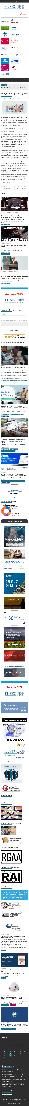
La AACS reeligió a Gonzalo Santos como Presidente (21, 187)
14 (17, 1051)
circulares (3, 1029)
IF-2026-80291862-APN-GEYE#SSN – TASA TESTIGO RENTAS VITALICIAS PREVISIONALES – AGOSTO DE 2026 (13, 1079)
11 (7, 1051)
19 (10, 1053)
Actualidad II (3, 950)
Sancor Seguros (13, 1005)
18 (7, 1053)
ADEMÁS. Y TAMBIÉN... (6, 182)
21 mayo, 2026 (5, 365)
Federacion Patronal (14, 449)
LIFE (11, 380)
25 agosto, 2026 (5, 934)
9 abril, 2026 (4, 472)
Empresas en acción (5, 380)
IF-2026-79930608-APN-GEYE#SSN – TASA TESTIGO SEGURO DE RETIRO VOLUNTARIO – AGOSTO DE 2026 (13, 1084)
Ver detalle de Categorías (14, 330)
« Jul (3, 1061)
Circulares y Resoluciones (11, 1029)
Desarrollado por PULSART (14, 1103)
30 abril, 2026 (5, 437)
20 (14, 1053)
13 (14, 1051)
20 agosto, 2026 (5, 212)
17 (4, 1053)
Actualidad (3, 978)
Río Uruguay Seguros (5, 482)
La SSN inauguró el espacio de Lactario (6, 187)
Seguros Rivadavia (4, 416)
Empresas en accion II (5, 480)
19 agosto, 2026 (5, 271)
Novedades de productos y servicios (19, 380)
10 (4, 1051)
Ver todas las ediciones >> (7, 762)
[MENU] (28, 80)
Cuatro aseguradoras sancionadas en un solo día (14, 1073)
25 (7, 1055)
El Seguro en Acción (15, 98)
